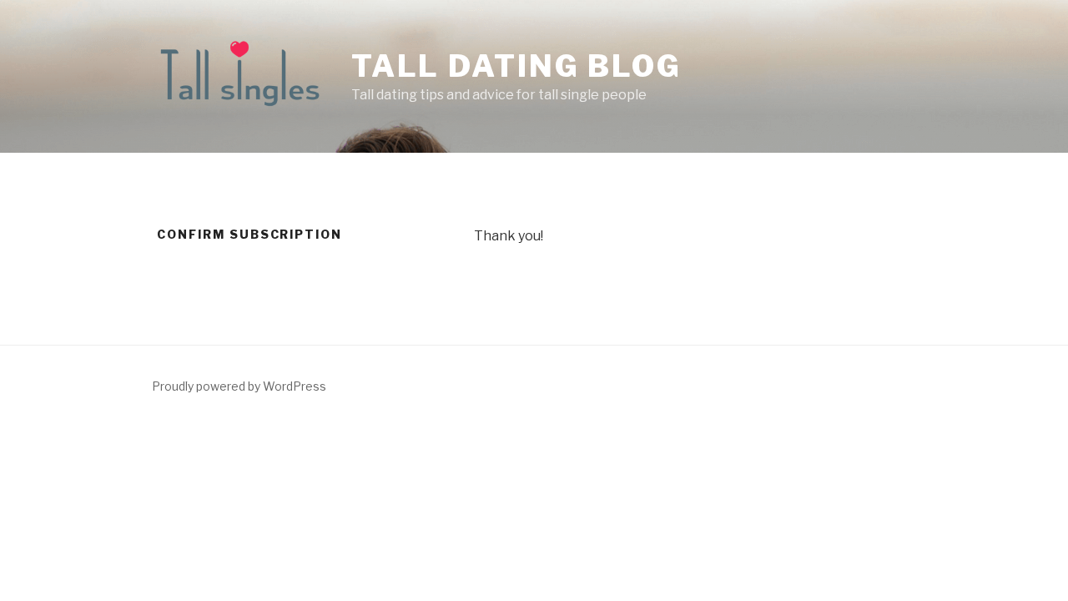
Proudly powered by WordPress (239, 386)
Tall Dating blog (516, 66)
